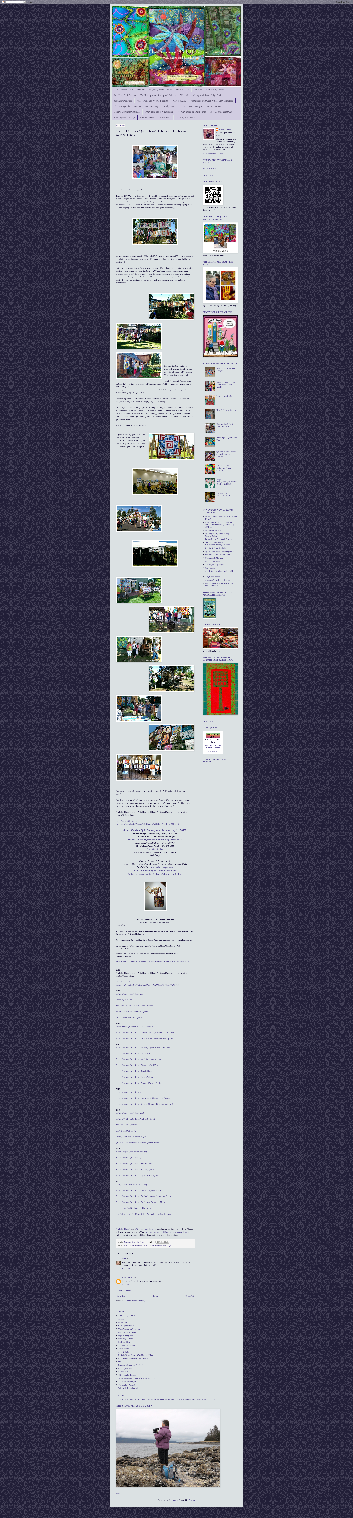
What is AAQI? (179, 100)
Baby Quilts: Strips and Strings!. (225, 369)
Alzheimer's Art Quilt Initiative (217, 580)
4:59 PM (125, 1284)
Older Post (189, 1296)
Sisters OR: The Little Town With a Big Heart (135, 1118)
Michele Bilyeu (122, 1229)
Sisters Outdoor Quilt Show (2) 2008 (131, 1157)
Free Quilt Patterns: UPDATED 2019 (224, 494)
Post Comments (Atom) (136, 1300)
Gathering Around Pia (185, 117)
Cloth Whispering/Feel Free (129, 1329)
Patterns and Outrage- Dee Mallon (131, 1365)
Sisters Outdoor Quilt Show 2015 (154, 1246)
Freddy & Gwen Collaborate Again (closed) (223, 467)
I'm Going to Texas (125, 1338)
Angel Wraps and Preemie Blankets (152, 100)
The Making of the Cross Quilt (127, 106)
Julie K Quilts (123, 1352)
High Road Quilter (125, 1335)
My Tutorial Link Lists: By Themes (209, 89)
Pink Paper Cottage (125, 1368)
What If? (184, 95)
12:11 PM (126, 1268)
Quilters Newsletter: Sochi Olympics (219, 551)
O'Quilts (121, 1361)
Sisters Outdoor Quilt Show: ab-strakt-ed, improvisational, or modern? (146, 1032)
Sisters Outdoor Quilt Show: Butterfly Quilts (135, 1169)
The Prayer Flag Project (214, 564)
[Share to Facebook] (164, 1242)
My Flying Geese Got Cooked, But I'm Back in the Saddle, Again (144, 1214)
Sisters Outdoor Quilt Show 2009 (130, 1112)
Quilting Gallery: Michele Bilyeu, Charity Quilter (218, 534)
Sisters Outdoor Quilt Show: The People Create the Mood (140, 1202)
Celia (124, 1258)
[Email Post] (150, 1242)
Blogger (192, 1500)
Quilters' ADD (182, 89)
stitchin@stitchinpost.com (162, 867)
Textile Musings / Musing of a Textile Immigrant (137, 1378)
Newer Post (121, 1296)
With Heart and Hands (144, 1229)
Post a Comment (125, 1290)
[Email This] (156, 1242)
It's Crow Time (124, 1342)
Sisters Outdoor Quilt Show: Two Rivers (133, 1053)
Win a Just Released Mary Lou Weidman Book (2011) (226, 384)
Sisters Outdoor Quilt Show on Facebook (155, 870)
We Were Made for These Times (192, 111)
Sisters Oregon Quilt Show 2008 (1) (131, 1151)
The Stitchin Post (155, 849)
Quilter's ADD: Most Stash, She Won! (224, 425)
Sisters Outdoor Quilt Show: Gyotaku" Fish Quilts (137, 1175)
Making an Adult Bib (224, 396)
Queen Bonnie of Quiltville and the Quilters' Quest (138, 1142)
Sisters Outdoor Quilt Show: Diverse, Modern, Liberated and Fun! (144, 1104)
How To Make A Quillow (226, 410)
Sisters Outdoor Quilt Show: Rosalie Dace (134, 1071)
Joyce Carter (127, 1277)
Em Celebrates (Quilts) (127, 1332)
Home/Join (208, 746)
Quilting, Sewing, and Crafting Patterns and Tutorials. (168, 1232)
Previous (209, 748)
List (215, 746)
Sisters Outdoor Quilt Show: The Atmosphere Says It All (140, 1190)
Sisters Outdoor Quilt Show (132, 1246)
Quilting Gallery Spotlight (215, 548)
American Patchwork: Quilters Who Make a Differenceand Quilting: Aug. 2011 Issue (219, 524)
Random (217, 748)
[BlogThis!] (159, 1242)
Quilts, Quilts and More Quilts (129, 1017)
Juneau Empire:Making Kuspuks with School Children (219, 584)
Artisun (121, 1319)
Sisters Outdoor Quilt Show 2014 (130, 993)
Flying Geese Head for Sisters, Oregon (132, 1184)
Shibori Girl (123, 1371)
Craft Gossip (210, 567)
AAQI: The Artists (212, 576)
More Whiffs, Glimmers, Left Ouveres (133, 1358)
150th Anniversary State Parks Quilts (132, 1011)
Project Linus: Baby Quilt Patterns (218, 539)
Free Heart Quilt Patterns (125, 95)
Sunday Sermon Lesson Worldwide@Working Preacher (217, 543)
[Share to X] (162, 1242)
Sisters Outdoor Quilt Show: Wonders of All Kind (137, 1065)
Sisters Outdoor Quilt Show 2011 (130, 1092)
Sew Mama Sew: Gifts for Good (217, 554)
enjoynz (175, 1500)
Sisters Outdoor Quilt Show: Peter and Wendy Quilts (138, 1083)
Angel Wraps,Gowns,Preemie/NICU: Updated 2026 (226, 481)
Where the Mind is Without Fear (159, 111)
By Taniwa (122, 1322)
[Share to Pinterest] (167, 1242)
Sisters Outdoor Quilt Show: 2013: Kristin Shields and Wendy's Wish (146, 1038)
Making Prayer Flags (123, 100)
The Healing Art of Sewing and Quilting (158, 95)
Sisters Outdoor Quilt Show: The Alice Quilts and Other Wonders (144, 1097)
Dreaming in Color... (124, 999)
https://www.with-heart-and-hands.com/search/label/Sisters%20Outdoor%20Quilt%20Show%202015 (147, 822)
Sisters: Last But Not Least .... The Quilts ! (134, 1208)
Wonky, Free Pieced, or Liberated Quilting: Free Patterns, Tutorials (192, 106)
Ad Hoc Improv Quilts (127, 1315)
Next (219, 746)
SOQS (169, 1246)
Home (155, 1296)
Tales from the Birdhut (127, 1375)
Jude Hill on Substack (126, 1345)
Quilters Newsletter (212, 561)
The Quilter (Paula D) (127, 1384)
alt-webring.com (213, 751)
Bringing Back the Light (124, 117)
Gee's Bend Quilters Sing (126, 1130)
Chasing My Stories (126, 1325)
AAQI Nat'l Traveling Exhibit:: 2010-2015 (220, 572)
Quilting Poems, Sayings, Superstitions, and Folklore (226, 454)
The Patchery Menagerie (127, 1381)
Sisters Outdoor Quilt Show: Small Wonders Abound (138, 1059)
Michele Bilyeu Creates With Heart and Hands (136, 1355)
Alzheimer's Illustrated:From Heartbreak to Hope (212, 100)
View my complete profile (213, 153)
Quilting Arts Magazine (214, 558)
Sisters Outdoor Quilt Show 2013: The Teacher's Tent (135, 1026)
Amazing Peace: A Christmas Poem (155, 117)
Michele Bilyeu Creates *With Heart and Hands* (221, 517)
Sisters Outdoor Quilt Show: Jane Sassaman (134, 1163)
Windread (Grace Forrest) (128, 1388)
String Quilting (151, 106)
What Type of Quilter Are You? (226, 438)
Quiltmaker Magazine (213, 530)
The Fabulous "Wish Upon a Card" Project (134, 1005)
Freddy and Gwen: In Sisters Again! (131, 1136)
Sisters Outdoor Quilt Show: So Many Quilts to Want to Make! (143, 1047)
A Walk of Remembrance (221, 111)
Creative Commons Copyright (127, 111)
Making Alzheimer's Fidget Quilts (207, 95)
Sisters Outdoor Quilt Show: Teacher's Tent (134, 1077)
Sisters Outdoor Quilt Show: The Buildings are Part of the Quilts (143, 1196)
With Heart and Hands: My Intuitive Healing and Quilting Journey (143, 89)
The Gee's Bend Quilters (126, 1124)
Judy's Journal (123, 1348)
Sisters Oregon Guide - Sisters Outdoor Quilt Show (155, 874)
